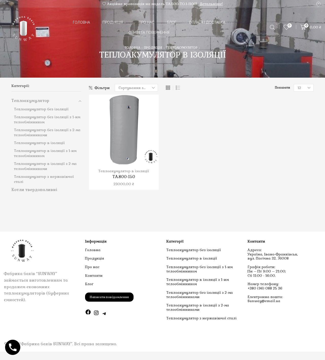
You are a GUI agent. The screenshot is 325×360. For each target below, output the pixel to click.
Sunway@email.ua (264, 301)
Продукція (113, 22)
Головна (81, 22)
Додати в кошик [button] (118, 131)
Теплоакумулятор (182, 47)
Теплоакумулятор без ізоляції (193, 250)
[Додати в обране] (108, 131)
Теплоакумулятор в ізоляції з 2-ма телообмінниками (197, 307)
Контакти (94, 275)
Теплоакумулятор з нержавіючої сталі (201, 318)
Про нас (146, 22)
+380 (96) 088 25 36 (265, 288)
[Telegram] (104, 313)
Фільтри (102, 87)
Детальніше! (211, 4)
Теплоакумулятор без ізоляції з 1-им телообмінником (199, 269)
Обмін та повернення (148, 32)
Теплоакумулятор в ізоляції (123, 171)
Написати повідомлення (109, 297)
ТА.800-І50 (123, 176)
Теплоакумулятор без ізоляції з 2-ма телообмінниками (199, 294)
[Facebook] (88, 313)
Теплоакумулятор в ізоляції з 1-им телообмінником (197, 281)
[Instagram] (96, 313)
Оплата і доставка (207, 22)
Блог (171, 22)
